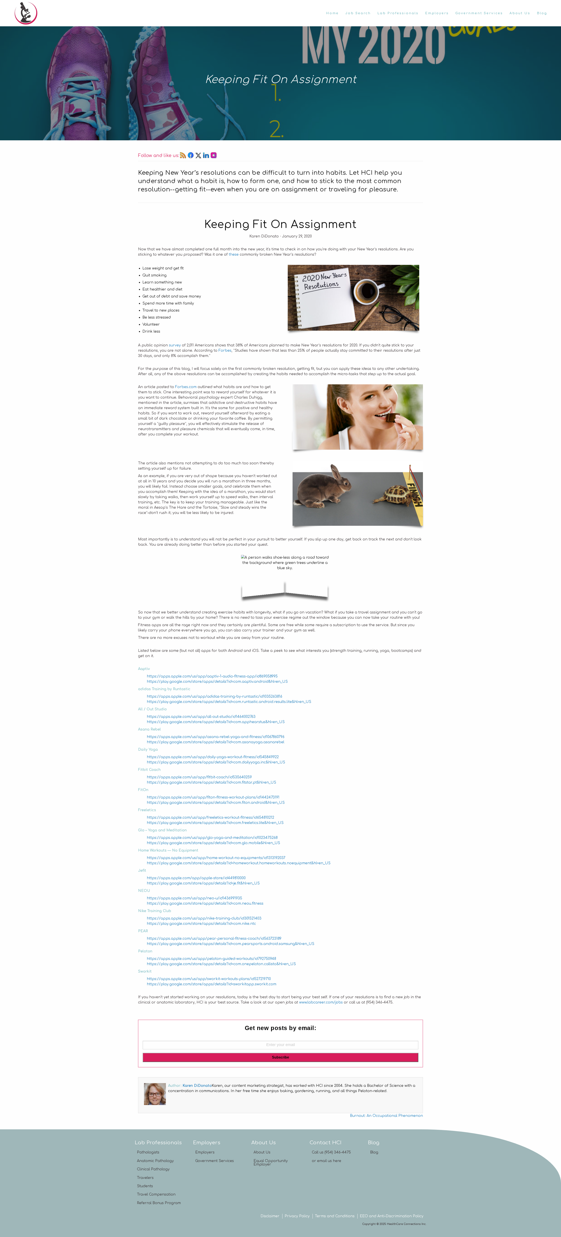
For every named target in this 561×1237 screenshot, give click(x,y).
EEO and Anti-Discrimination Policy (391, 1216)
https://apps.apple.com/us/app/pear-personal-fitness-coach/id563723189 (214, 939)
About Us (520, 13)
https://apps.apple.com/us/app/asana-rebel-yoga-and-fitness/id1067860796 (215, 737)
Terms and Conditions (335, 1216)
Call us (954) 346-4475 (331, 1152)
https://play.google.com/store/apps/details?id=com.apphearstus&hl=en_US (216, 722)
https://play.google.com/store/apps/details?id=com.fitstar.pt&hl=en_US (211, 782)
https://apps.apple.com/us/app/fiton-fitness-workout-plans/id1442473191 (213, 797)
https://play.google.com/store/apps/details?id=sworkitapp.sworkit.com (211, 984)
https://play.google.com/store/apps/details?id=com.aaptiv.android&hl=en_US (217, 682)
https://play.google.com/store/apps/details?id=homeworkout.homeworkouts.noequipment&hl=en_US (238, 863)
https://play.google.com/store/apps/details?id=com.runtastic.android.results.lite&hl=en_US (229, 702)
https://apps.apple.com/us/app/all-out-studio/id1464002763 (201, 717)
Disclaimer (270, 1216)
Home (332, 13)
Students (145, 1186)
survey (175, 345)
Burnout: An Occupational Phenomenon (386, 1116)
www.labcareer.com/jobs (321, 1002)
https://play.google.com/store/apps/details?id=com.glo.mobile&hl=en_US (213, 843)
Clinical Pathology (153, 1169)
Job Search (358, 13)
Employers (437, 13)
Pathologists (148, 1152)
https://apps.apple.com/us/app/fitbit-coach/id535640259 (199, 777)
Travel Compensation (156, 1194)
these (234, 255)
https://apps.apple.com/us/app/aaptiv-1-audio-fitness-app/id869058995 (212, 676)
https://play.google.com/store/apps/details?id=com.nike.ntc (201, 924)
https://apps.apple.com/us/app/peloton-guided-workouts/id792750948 (211, 959)
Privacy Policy (297, 1216)
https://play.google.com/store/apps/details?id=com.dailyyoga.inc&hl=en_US (216, 762)
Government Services (479, 13)
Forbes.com (186, 387)
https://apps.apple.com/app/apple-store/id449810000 (196, 878)
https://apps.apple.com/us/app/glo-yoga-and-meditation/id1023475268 (212, 838)
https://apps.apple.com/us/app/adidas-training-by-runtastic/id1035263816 (214, 697)
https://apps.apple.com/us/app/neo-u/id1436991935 (194, 898)
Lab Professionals (398, 13)
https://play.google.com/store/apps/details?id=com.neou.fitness (205, 903)
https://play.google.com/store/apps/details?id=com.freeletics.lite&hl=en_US (215, 823)
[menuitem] (332, 13)
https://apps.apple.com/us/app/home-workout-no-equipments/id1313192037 (216, 858)
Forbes (224, 351)
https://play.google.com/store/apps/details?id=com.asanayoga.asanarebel (215, 742)
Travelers (145, 1178)
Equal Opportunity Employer (271, 1162)
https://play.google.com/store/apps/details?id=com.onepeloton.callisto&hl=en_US (221, 964)
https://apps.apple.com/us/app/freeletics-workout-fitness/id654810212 (210, 818)
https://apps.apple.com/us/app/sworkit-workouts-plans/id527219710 (209, 979)
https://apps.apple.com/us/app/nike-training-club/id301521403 (204, 918)
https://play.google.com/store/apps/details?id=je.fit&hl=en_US (203, 883)
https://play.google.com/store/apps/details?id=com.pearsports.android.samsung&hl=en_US (230, 944)
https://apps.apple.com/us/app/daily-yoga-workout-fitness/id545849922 (213, 757)
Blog (542, 13)
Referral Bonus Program (159, 1203)
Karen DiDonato (197, 1086)
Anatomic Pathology (155, 1161)
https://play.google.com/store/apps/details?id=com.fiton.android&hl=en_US (216, 803)
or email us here (326, 1161)
